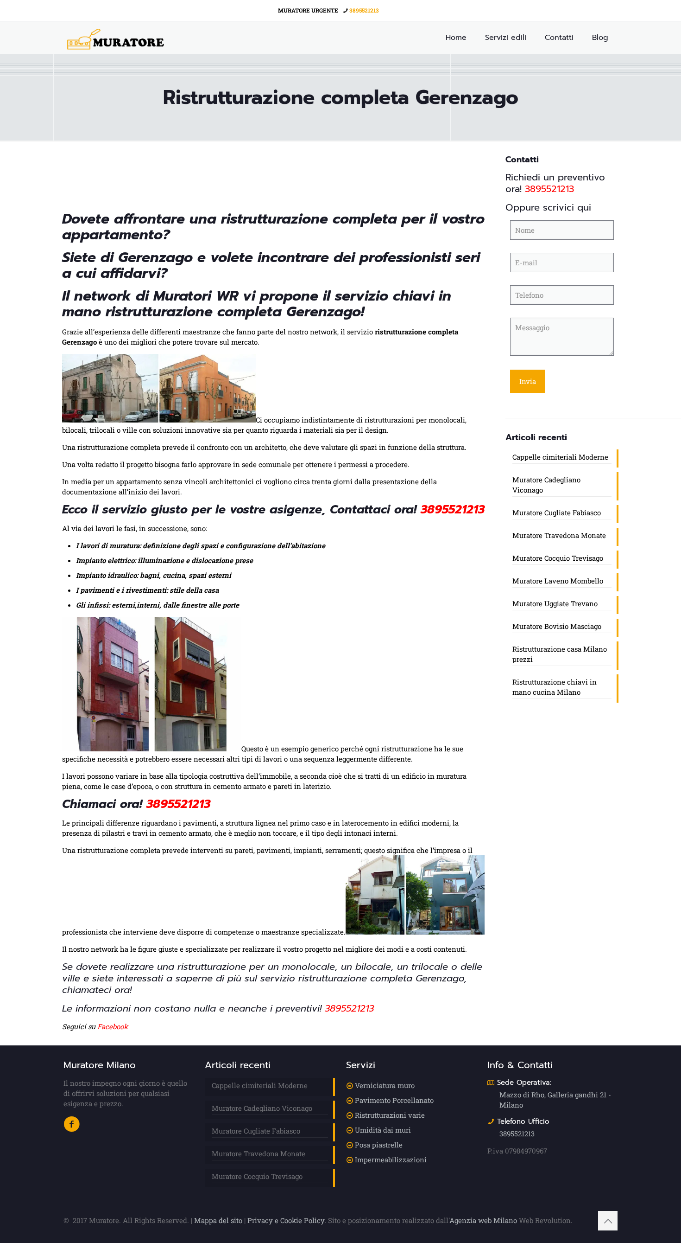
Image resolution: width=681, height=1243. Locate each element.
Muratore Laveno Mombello (557, 580)
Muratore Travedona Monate (559, 535)
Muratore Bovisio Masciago (556, 626)
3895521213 (364, 10)
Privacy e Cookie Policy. (286, 1220)
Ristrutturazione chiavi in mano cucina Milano (554, 687)
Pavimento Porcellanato (394, 1100)
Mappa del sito (218, 1220)
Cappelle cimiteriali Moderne (560, 456)
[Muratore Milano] (115, 37)
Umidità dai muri (383, 1129)
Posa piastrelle (379, 1144)
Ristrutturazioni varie (390, 1115)
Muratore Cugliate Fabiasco (556, 512)
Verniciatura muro (385, 1085)
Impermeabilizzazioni (391, 1159)
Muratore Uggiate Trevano (555, 603)
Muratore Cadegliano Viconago (546, 484)
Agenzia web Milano (483, 1220)
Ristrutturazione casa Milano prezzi (559, 654)
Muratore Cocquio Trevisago (557, 558)
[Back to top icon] (608, 1220)
